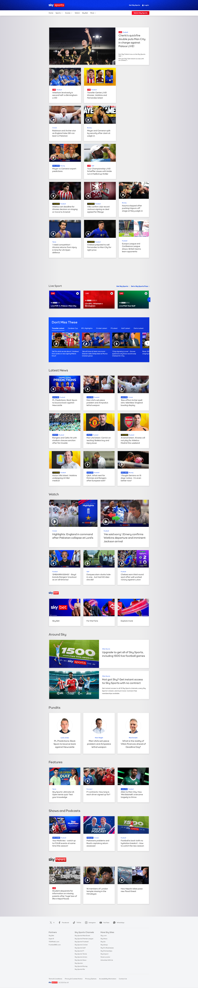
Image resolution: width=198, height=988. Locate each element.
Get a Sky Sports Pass (139, 286)
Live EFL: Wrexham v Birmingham (94, 305)
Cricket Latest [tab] (101, 328)
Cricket (54, 127)
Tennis (54, 242)
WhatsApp (120, 922)
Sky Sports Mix (80, 969)
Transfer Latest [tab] (58, 328)
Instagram (92, 922)
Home (51, 13)
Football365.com (55, 944)
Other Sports (106, 649)
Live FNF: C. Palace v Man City (63, 306)
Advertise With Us (107, 960)
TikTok (79, 922)
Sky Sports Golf (80, 948)
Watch (77, 13)
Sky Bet (85, 13)
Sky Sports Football (81, 941)
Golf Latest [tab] (125, 328)
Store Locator (105, 957)
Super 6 (51, 938)
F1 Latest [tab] (114, 328)
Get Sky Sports (134, 5)
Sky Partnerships (106, 951)
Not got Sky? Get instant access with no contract (131, 59)
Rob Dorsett (133, 737)
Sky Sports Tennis (81, 954)
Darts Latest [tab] (139, 328)
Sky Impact (104, 954)
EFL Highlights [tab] (87, 328)
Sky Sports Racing (81, 966)
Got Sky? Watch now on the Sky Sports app (131, 55)
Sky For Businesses (107, 948)
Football (125, 32)
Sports (58, 13)
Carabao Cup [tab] (73, 328)
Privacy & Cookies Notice (73, 978)
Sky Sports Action (81, 957)
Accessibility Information (107, 978)
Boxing (89, 127)
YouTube (106, 922)
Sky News (104, 938)
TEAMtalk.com (54, 941)
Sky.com (104, 935)
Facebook (65, 922)
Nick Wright (99, 737)
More (92, 13)
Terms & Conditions (55, 978)
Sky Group (104, 944)
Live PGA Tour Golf (127, 306)
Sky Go (103, 941)
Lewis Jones (65, 737)
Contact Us (123, 978)
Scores (67, 13)
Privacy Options (90, 978)
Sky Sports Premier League (84, 938)
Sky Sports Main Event (82, 935)
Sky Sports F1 (79, 951)
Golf (92, 165)
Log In (146, 5)
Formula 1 (89, 789)
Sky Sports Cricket (81, 944)
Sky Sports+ (79, 963)
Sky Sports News (80, 960)
